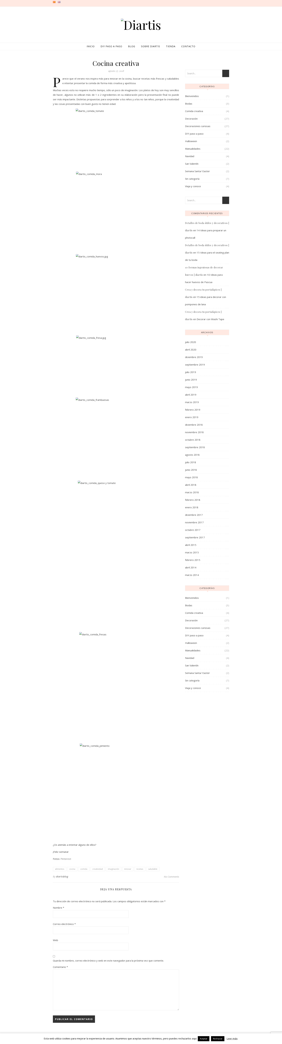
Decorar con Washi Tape (210, 319)
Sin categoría (192, 178)
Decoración (191, 118)
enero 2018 (191, 507)
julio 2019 (190, 372)
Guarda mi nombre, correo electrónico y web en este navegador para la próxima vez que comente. (108, 960)
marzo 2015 (192, 552)
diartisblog (62, 876)
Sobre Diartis (150, 46)
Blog (131, 46)
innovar (127, 869)
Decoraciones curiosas (197, 126)
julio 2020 (190, 342)
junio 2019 (191, 379)
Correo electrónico (64, 924)
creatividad (97, 869)
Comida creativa (194, 111)
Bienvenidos (192, 96)
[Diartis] (141, 25)
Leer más (232, 1038)
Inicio (91, 46)
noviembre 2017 (194, 522)
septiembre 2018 (195, 447)
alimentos (59, 869)
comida (83, 869)
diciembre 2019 (194, 357)
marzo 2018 (192, 492)
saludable (152, 869)
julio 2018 (190, 462)
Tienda (170, 46)
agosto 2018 (192, 454)
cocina (72, 869)
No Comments (171, 876)
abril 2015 (190, 544)
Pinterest (66, 858)
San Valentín (191, 163)
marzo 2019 (192, 402)
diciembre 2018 (194, 424)
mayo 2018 (191, 477)
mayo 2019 (191, 387)
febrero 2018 (192, 499)
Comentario (60, 967)
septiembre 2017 (195, 537)
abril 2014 (190, 567)
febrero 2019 (192, 409)
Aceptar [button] (203, 1038)
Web (55, 940)
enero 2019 (191, 417)
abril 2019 (190, 394)
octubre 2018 (192, 439)
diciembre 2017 (194, 514)
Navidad (189, 156)
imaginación (113, 869)
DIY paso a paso (111, 46)
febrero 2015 (192, 560)
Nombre (58, 907)
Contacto (188, 46)
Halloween (191, 141)
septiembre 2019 (195, 364)
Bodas (188, 103)
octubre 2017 (192, 529)
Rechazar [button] (217, 1038)
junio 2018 (191, 469)
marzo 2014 (192, 575)
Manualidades (192, 148)
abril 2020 (190, 349)
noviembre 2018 (194, 432)
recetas (139, 869)
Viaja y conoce (193, 186)
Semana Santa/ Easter (197, 171)
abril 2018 (190, 484)
